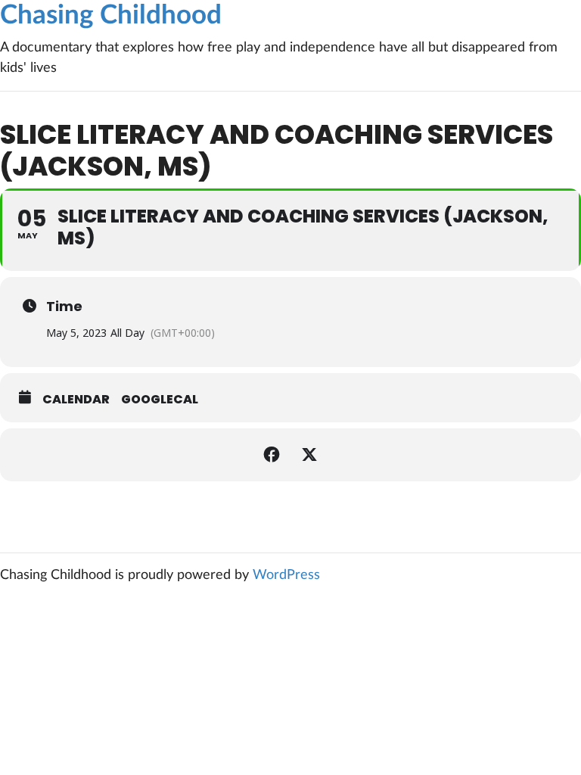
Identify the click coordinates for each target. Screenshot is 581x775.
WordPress (286, 575)
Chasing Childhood (111, 15)
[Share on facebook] (271, 455)
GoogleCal (159, 399)
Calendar (76, 399)
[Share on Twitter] (309, 455)
